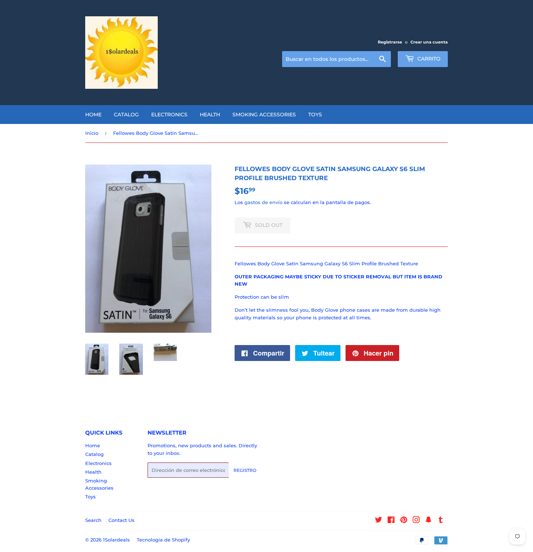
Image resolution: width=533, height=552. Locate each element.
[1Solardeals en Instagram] (416, 521)
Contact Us (121, 520)
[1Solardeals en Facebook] (391, 521)
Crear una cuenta (429, 42)
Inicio (91, 133)
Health (210, 114)
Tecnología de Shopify (163, 540)
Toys (315, 114)
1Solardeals (116, 540)
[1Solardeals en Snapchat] (428, 521)
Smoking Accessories (264, 114)
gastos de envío (263, 202)
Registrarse (390, 42)
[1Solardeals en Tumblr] (440, 521)
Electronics (169, 114)
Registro (245, 470)
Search (93, 520)
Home (93, 114)
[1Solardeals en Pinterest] (404, 521)
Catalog (126, 114)
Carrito (428, 58)
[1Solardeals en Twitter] (378, 521)
